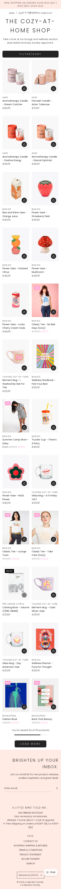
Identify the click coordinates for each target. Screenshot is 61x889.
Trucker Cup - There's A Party (44, 441)
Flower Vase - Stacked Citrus (15, 270)
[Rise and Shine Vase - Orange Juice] (15, 188)
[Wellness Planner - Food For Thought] (45, 639)
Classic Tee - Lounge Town (14, 553)
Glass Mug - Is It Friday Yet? (44, 497)
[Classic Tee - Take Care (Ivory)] (45, 527)
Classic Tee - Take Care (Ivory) (42, 553)
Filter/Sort (30, 54)
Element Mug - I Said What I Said (43, 609)
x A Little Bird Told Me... (30, 885)
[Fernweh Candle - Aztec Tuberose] (45, 76)
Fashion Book (9, 719)
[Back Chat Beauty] (45, 695)
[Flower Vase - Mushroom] (45, 244)
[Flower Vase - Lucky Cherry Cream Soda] (15, 300)
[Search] (49, 12)
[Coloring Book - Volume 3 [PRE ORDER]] (15, 583)
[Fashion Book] (15, 695)
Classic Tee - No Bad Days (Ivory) (43, 326)
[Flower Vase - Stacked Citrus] (15, 244)
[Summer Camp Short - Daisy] (15, 415)
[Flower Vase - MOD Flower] (15, 471)
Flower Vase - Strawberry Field (41, 214)
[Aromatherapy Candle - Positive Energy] (15, 132)
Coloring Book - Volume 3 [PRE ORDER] (15, 609)
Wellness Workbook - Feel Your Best (43, 381)
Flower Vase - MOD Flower (13, 497)
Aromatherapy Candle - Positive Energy (15, 158)
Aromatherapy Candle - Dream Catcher (15, 102)
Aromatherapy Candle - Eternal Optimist (44, 158)
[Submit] (57, 788)
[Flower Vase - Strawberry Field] (45, 188)
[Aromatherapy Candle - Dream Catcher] (15, 76)
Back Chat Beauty (42, 719)
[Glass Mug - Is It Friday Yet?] (45, 471)
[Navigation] (3, 12)
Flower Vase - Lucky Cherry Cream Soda (13, 326)
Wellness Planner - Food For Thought (42, 665)
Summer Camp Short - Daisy (15, 441)
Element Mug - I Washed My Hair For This (13, 383)
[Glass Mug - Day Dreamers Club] (15, 639)
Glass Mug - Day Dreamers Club (11, 665)
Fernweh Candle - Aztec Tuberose (42, 102)
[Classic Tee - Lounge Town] (15, 527)
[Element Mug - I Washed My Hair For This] (15, 356)
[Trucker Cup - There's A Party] (45, 415)
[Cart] (57, 12)
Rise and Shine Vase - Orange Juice (14, 214)
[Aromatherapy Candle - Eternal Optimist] (45, 132)
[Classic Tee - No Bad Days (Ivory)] (45, 300)
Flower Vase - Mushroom (39, 270)
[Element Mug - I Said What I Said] (45, 583)
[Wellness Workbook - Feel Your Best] (45, 356)
